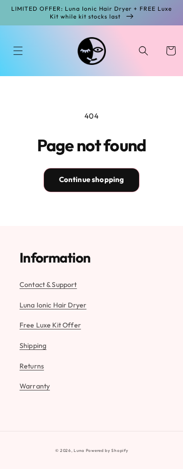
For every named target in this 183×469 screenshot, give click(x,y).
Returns (32, 366)
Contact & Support (48, 284)
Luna (79, 450)
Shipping (33, 345)
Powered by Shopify (107, 450)
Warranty (35, 386)
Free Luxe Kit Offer (50, 325)
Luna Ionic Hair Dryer (53, 305)
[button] (18, 50)
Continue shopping (91, 179)
